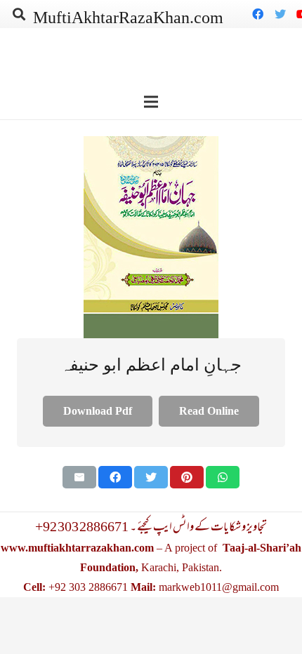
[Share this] (115, 477)
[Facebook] (258, 14)
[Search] (19, 14)
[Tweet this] (151, 477)
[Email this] (79, 477)
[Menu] (151, 101)
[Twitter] (280, 14)
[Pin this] (187, 477)
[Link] (151, 237)
